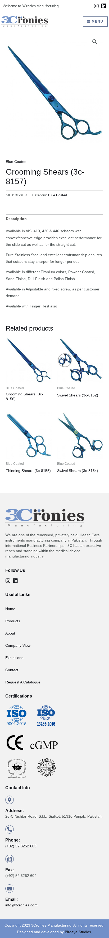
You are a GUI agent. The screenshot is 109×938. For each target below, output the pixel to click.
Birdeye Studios (78, 932)
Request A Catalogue (22, 682)
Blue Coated (16, 161)
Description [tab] (16, 219)
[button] (94, 42)
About (10, 633)
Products (12, 621)
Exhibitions (14, 658)
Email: (11, 899)
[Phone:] (9, 829)
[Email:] (9, 888)
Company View (17, 645)
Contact (11, 670)
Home (10, 609)
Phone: (12, 840)
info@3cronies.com (21, 905)
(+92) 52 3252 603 (21, 846)
